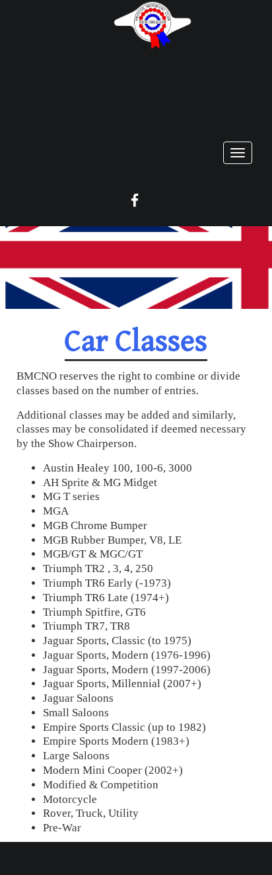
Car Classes (136, 341)
